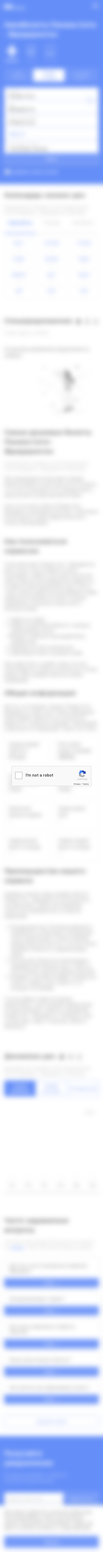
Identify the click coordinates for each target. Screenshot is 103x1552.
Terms (85, 784)
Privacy (77, 784)
